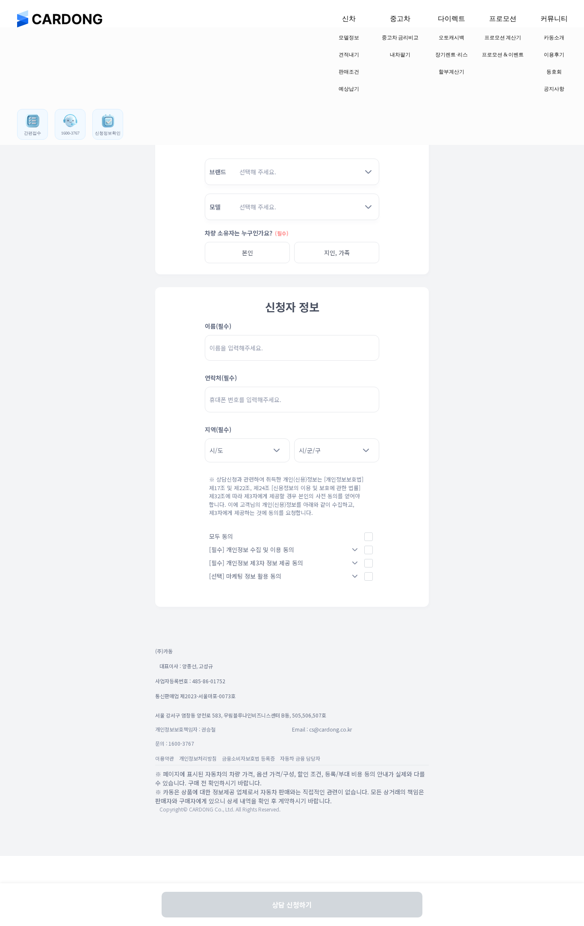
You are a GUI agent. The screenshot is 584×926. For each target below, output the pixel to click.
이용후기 (554, 55)
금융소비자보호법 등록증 (248, 758)
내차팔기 (400, 55)
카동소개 (554, 38)
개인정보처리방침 (198, 758)
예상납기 (349, 89)
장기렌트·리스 (451, 55)
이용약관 (164, 758)
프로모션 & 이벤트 (503, 55)
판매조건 (349, 72)
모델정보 (349, 38)
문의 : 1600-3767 (174, 743)
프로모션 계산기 (503, 38)
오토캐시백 (451, 38)
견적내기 (349, 55)
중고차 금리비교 (400, 38)
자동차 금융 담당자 (300, 758)
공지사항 (554, 89)
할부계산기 (451, 72)
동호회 (554, 72)
